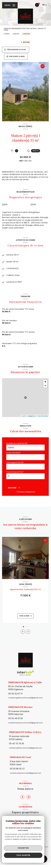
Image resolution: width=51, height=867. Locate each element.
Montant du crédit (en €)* (17, 443)
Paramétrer (23, 848)
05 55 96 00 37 (17, 768)
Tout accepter (23, 855)
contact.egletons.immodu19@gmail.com (25, 697)
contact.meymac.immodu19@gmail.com (25, 722)
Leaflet (23, 416)
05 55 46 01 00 (15, 718)
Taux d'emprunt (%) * (15, 472)
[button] (28, 632)
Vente (7, 34)
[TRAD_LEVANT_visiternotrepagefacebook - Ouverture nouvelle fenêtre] (22, 797)
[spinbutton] (25, 476)
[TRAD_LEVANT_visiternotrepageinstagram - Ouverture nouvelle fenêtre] (28, 797)
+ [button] (45, 381)
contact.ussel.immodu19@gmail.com (25, 773)
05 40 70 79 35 (16, 743)
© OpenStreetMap (42, 416)
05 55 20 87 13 (15, 693)
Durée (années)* (13, 453)
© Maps (31, 416)
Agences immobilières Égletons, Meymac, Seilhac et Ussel (25, 29)
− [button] (45, 385)
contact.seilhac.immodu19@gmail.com (25, 748)
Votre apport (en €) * (15, 462)
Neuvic (17, 34)
